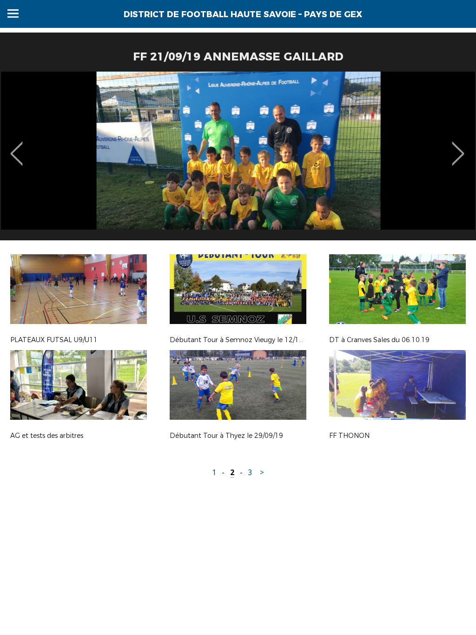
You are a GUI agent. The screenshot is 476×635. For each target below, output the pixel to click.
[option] (238, 159)
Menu (13, 13)
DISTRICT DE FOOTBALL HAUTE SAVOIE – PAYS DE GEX (243, 14)
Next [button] (458, 147)
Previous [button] (16, 147)
